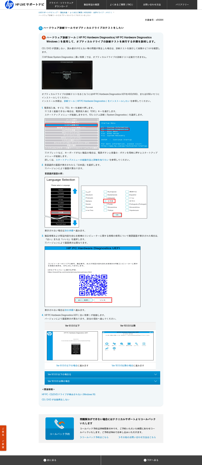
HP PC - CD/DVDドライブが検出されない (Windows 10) (68, 394)
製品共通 (63, 13)
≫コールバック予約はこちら (94, 437)
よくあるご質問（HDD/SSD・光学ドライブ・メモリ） (91, 13)
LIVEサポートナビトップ (48, 13)
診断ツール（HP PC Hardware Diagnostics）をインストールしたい (97, 101)
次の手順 (69, 230)
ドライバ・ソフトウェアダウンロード (61, 5)
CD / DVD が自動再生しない (55, 399)
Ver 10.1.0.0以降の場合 (122, 365)
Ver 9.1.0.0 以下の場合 (66, 365)
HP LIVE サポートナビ (29, 4)
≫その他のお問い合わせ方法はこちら (137, 437)
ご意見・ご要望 (3, 438)
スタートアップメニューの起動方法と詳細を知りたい (82, 160)
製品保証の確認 (91, 4)
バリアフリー (182, 4)
